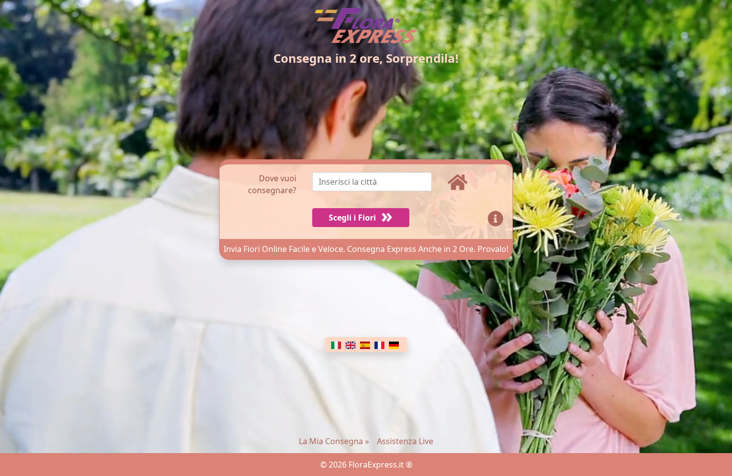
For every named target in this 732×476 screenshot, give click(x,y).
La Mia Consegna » (334, 441)
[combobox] (380, 184)
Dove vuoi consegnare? (272, 184)
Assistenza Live (405, 441)
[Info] (497, 217)
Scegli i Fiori (352, 217)
